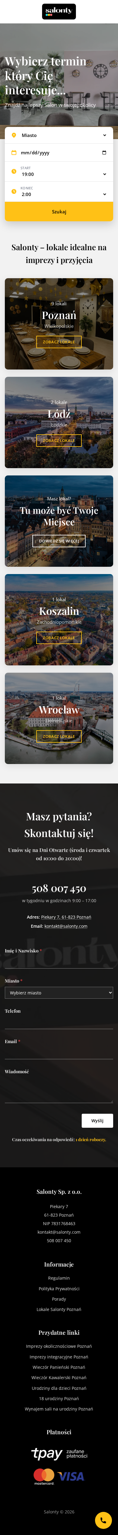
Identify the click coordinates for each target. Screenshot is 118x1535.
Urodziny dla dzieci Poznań (59, 1388)
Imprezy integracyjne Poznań (59, 1357)
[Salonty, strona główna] (59, 11)
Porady (59, 1299)
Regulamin (59, 1278)
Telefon (13, 1011)
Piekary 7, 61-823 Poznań (66, 917)
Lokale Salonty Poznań (59, 1309)
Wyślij (97, 1120)
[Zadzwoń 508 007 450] (103, 1520)
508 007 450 (59, 888)
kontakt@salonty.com (65, 926)
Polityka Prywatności (59, 1288)
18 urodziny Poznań (59, 1398)
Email (12, 1041)
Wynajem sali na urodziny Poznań (59, 1409)
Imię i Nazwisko (23, 951)
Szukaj (59, 212)
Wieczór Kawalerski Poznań (59, 1377)
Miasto (13, 981)
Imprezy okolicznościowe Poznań (59, 1346)
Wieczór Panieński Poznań (59, 1367)
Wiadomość (17, 1071)
